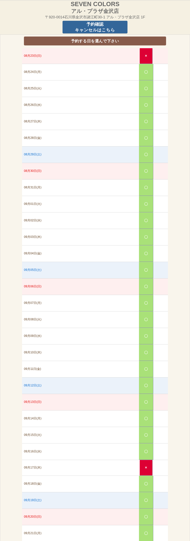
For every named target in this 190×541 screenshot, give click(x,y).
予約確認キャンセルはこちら (95, 27)
